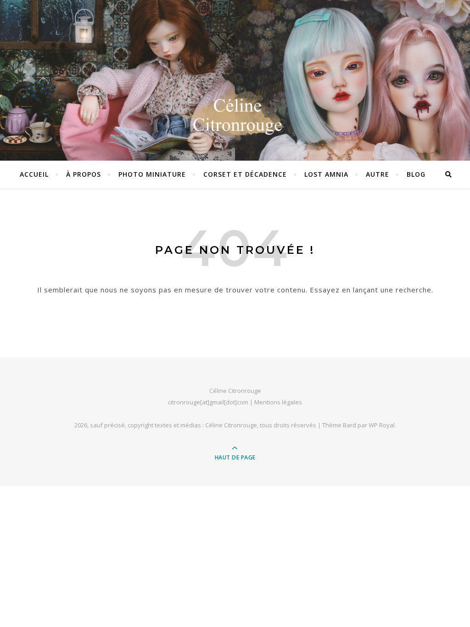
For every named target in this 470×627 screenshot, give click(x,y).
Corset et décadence (245, 174)
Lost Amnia (326, 174)
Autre (377, 174)
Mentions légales (278, 402)
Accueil (34, 174)
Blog (416, 174)
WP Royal (382, 425)
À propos (83, 174)
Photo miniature (152, 174)
